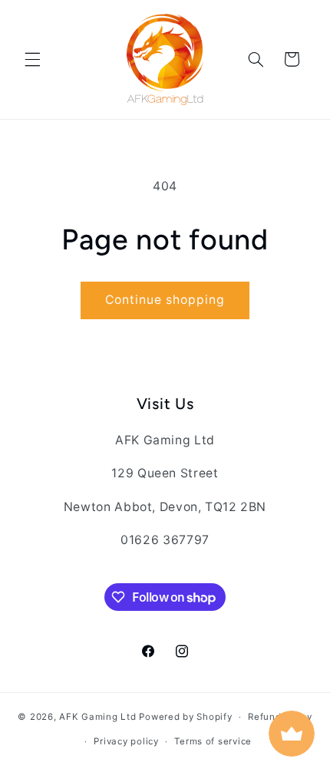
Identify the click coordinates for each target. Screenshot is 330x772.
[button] (32, 59)
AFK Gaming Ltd (97, 716)
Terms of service (213, 741)
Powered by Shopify (185, 716)
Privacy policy (126, 741)
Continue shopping (165, 299)
